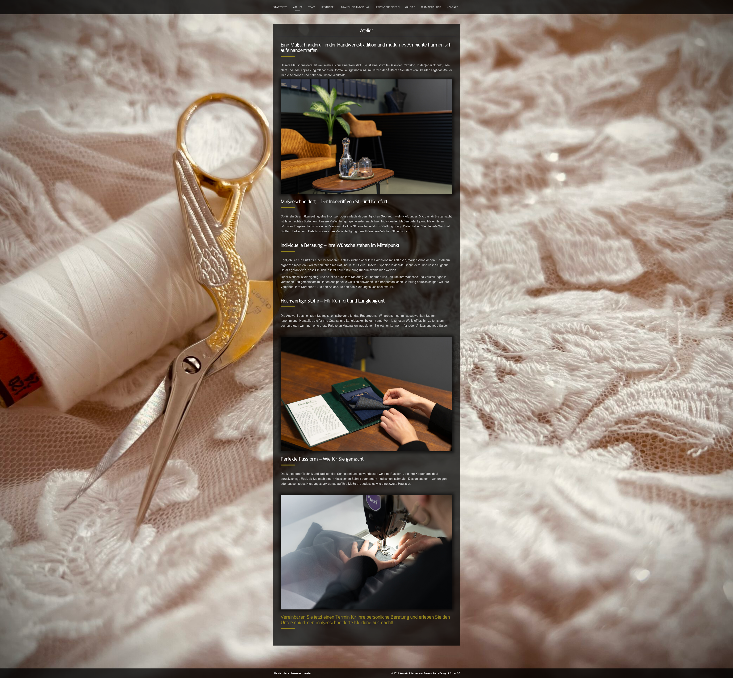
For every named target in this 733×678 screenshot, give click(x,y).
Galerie (410, 7)
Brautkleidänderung (355, 7)
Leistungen (328, 7)
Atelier (298, 7)
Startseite (280, 7)
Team (311, 7)
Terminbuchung (431, 7)
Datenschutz (431, 673)
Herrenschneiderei (387, 7)
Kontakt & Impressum (411, 673)
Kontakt (452, 7)
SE (458, 673)
